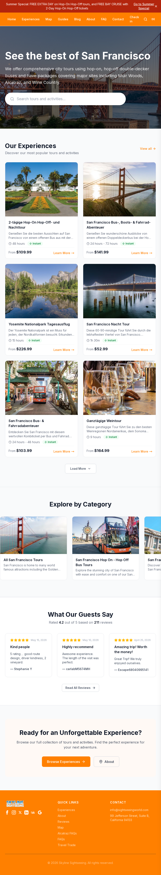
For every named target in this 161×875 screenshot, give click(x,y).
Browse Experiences (63, 762)
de (153, 19)
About (91, 19)
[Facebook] (7, 812)
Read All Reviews (78, 688)
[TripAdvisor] (33, 812)
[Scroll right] (156, 550)
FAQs (61, 839)
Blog (77, 19)
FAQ (103, 19)
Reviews (63, 821)
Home (12, 19)
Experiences (31, 19)
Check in (134, 19)
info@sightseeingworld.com (129, 810)
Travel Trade (67, 845)
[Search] (145, 19)
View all (146, 148)
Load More (78, 468)
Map (48, 19)
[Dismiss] (155, 6)
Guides (63, 19)
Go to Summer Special (144, 6)
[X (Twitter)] (20, 812)
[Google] (40, 812)
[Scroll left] (5, 550)
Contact (118, 19)
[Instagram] (14, 812)
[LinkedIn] (26, 812)
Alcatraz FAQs (67, 833)
